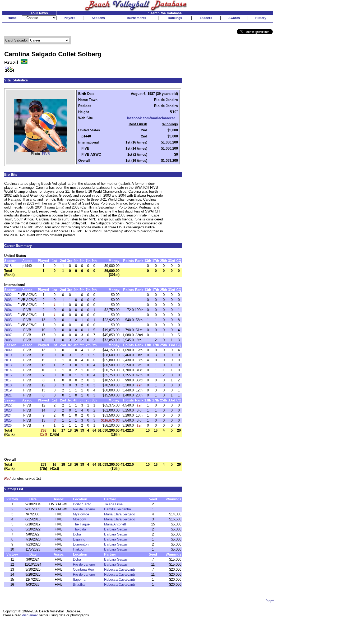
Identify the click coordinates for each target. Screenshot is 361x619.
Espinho (79, 539)
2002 (8, 295)
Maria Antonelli (115, 524)
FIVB (46, 154)
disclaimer (30, 615)
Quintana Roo (83, 569)
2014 (8, 370)
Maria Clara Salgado (119, 514)
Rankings (175, 18)
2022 (8, 405)
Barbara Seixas (116, 529)
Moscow (79, 519)
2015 (8, 375)
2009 (8, 350)
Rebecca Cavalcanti (119, 569)
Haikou (78, 549)
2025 (8, 420)
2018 (8, 266)
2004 (8, 305)
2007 (8, 335)
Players (69, 18)
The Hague (81, 524)
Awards (234, 18)
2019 (8, 390)
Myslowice (81, 514)
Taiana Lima (113, 504)
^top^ (270, 601)
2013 (8, 365)
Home (12, 18)
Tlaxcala (79, 529)
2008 (8, 340)
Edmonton (81, 544)
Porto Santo (82, 504)
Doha (77, 534)
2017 (8, 380)
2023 (8, 410)
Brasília (79, 584)
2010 (8, 355)
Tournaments (136, 18)
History (260, 18)
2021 (8, 395)
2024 (8, 415)
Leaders (206, 18)
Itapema (79, 579)
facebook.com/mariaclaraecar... (152, 118)
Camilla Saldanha (117, 509)
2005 (8, 315)
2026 (8, 425)
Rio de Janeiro (84, 509)
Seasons (98, 18)
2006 (8, 325)
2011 (7, 360)
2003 (8, 300)
